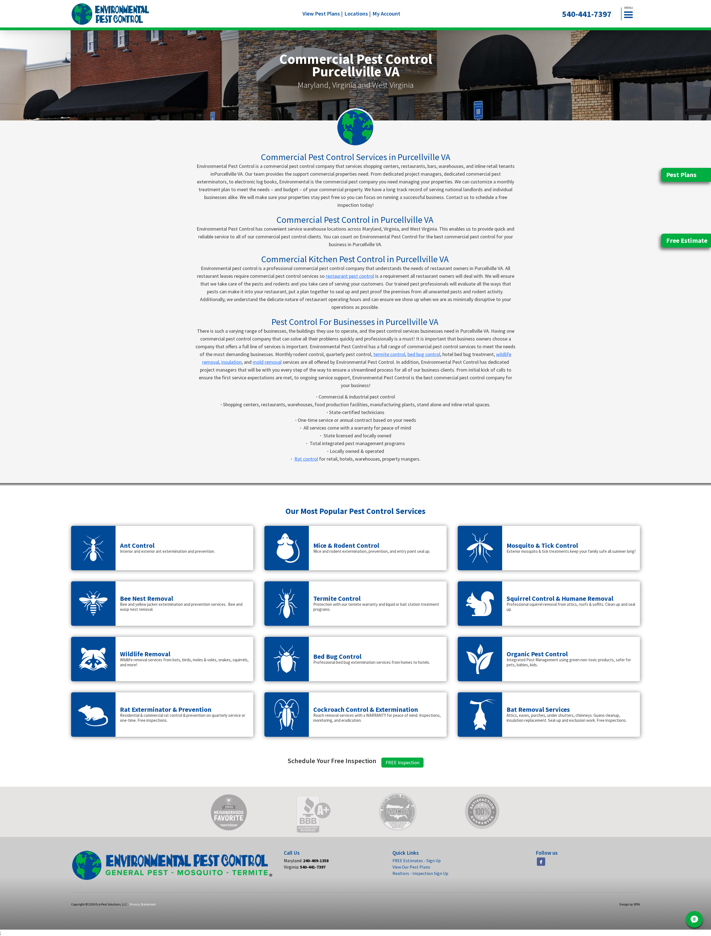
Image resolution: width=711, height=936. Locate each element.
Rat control (306, 459)
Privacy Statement (142, 904)
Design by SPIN (629, 904)
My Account (386, 13)
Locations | (357, 13)
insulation (231, 362)
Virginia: (305, 867)
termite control (389, 354)
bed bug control (423, 354)
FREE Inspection (402, 762)
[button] (631, 14)
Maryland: (306, 860)
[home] (110, 14)
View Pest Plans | (322, 13)
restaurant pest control (350, 276)
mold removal (267, 362)
